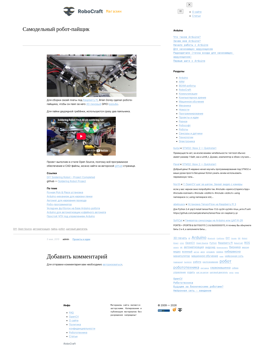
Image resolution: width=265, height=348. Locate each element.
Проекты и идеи (81, 239)
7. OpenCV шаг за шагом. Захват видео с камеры (213, 184)
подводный (178, 262)
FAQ (71, 312)
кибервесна (233, 251)
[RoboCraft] (180, 310)
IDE (239, 238)
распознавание (210, 262)
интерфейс (210, 252)
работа (197, 261)
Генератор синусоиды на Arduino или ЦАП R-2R (214, 220)
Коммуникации (188, 93)
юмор (237, 272)
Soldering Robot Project (72, 181)
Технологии (186, 137)
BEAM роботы (187, 85)
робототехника (186, 267)
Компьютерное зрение (192, 97)
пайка (54, 228)
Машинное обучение (191, 101)
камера (219, 252)
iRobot (244, 238)
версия (245, 247)
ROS (247, 242)
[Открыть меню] (180, 11)
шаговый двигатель (77, 228)
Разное (183, 121)
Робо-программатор (59, 204)
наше (221, 256)
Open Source (25, 228)
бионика (235, 247)
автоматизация (41, 228)
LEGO (182, 243)
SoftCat (177, 220)
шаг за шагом (202, 272)
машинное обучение (204, 256)
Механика (185, 105)
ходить (191, 272)
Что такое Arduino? (187, 36)
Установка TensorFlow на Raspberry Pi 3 (212, 204)
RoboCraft (90, 11)
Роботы (183, 129)
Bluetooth (211, 238)
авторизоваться (112, 264)
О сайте (73, 320)
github (118, 165)
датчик (196, 252)
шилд (231, 272)
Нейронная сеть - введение (192, 290)
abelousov (179, 204)
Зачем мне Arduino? (187, 40)
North (176, 184)
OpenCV (190, 242)
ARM (181, 81)
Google (234, 238)
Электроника (187, 141)
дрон (203, 252)
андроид (210, 247)
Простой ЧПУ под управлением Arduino (71, 216)
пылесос (188, 262)
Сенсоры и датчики (190, 133)
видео (177, 251)
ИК (181, 247)
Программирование (191, 113)
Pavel (176, 164)
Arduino (183, 77)
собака (235, 268)
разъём (113, 104)
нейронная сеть (234, 256)
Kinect (175, 243)
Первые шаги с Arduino (189, 60)
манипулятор (181, 256)
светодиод (205, 268)
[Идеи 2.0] (174, 310)
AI (189, 238)
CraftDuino (220, 238)
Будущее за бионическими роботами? (198, 286)
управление (179, 272)
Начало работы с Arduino (190, 44)
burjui (176, 148)
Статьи (73, 336)
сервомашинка (220, 267)
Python (213, 243)
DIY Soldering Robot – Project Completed (71, 177)
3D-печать (180, 238)
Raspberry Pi (90, 100)
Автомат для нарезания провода (66, 200)
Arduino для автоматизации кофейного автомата (76, 212)
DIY (15, 228)
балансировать (222, 247)
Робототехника (183, 282)
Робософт (185, 125)
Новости (184, 109)
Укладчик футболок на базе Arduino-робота (73, 208)
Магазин (114, 11)
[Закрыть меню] (189, 4)
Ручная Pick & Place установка (65, 192)
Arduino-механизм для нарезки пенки (69, 196)
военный (187, 251)
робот (62, 228)
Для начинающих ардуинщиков (193, 48)
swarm (176, 247)
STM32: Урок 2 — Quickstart (199, 148)
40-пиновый (93, 104)
